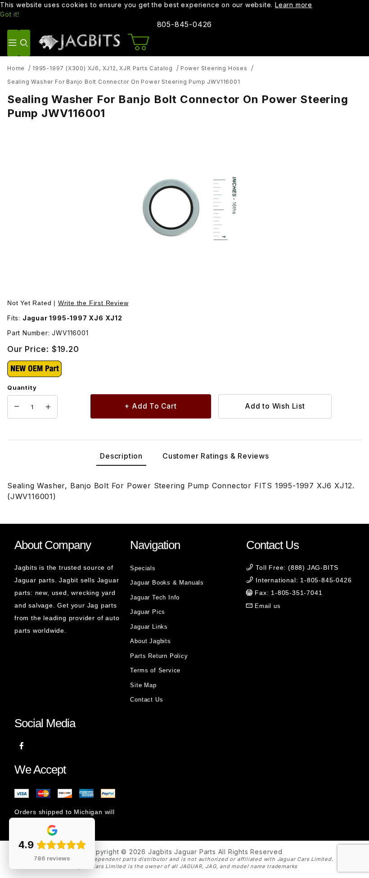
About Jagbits (150, 641)
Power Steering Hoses (214, 68)
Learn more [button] (293, 5)
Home (16, 68)
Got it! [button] (9, 14)
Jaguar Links (149, 626)
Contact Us (146, 699)
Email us (267, 606)
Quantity (21, 387)
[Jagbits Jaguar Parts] (79, 42)
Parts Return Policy (159, 656)
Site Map (143, 685)
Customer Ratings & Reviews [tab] (215, 455)
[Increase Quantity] (48, 407)
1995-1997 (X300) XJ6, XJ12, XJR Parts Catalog (102, 68)
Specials (142, 568)
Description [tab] (121, 455)
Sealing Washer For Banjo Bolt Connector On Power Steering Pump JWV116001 (123, 81)
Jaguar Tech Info (155, 597)
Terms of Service (155, 670)
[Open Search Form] (24, 43)
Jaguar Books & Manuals (167, 582)
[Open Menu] (13, 43)
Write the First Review (93, 302)
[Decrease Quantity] (17, 407)
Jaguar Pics (147, 611)
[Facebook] (21, 745)
